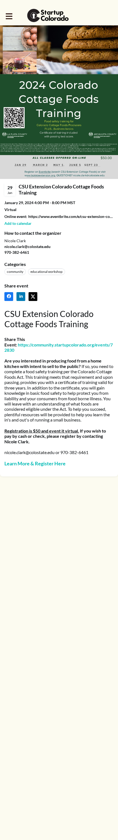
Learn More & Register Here (35, 463)
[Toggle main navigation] (8, 16)
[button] (18, 223)
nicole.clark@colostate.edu (27, 246)
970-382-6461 (16, 252)
